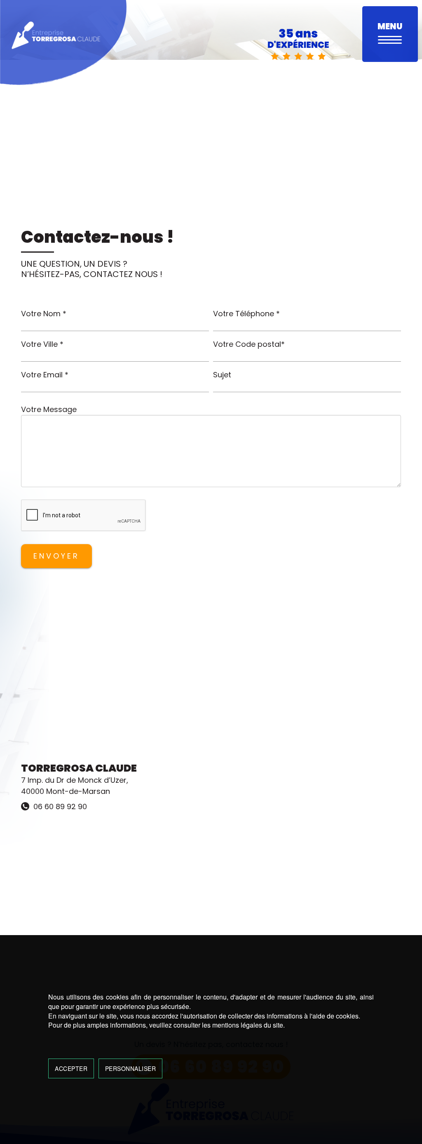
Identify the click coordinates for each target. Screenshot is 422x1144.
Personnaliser (130, 1068)
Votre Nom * (43, 313)
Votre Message (49, 409)
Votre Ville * (42, 344)
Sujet (222, 374)
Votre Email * (44, 374)
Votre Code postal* (249, 344)
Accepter (71, 1068)
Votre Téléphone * (246, 313)
